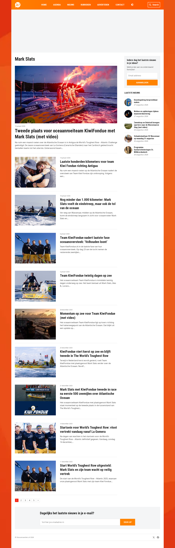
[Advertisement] (87, 31)
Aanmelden (142, 82)
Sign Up (128, 522)
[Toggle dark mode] (132, 4)
